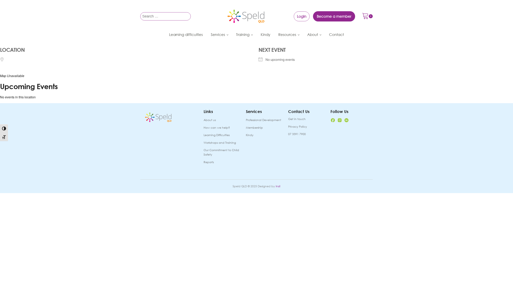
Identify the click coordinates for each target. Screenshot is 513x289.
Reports (209, 162)
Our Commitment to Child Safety (221, 152)
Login (301, 16)
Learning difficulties (186, 34)
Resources (287, 34)
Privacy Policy (297, 126)
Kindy (265, 34)
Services (218, 34)
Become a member (334, 16)
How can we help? (217, 127)
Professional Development (263, 120)
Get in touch (297, 119)
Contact (336, 34)
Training (242, 34)
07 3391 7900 (297, 134)
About (312, 34)
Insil (278, 186)
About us (210, 120)
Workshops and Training (220, 142)
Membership (254, 127)
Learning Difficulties (217, 135)
